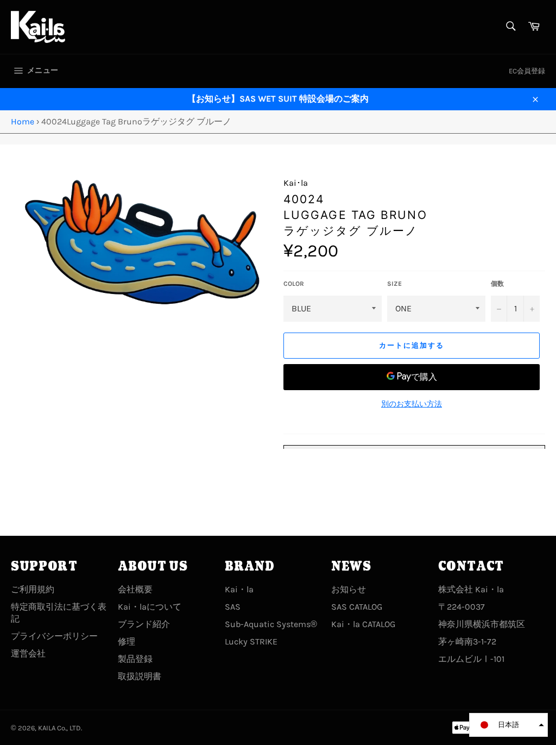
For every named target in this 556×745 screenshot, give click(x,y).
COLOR (293, 283)
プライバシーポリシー (54, 636)
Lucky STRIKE (251, 641)
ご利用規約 (32, 589)
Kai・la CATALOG (363, 624)
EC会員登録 (527, 71)
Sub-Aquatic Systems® (271, 624)
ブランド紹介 (144, 624)
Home (22, 121)
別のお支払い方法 (411, 404)
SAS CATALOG (356, 607)
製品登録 (135, 659)
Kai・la (239, 589)
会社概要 (135, 589)
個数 (497, 283)
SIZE (394, 283)
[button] (508, 725)
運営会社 (28, 653)
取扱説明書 (139, 676)
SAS (233, 607)
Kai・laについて (149, 607)
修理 (126, 641)
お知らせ (348, 589)
